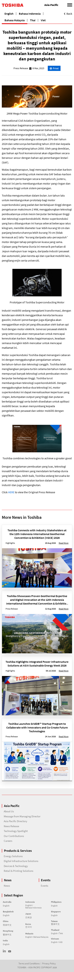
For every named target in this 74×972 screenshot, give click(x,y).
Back (69, 13)
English (8, 13)
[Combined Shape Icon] (4, 951)
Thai (32, 20)
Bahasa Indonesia (30, 13)
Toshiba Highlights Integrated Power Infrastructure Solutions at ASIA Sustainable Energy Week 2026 (37, 663)
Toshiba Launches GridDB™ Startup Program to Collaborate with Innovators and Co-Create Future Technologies (37, 727)
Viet (43, 20)
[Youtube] (9, 951)
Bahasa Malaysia (14, 20)
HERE (11, 492)
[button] (54, 68)
